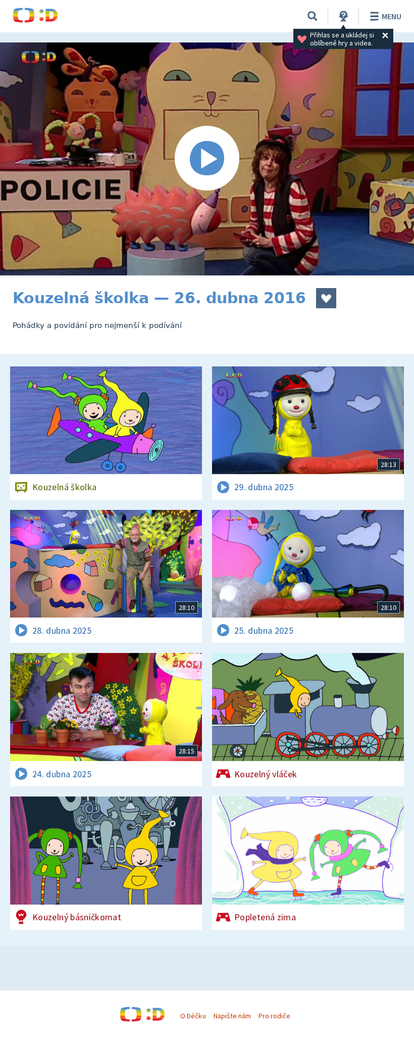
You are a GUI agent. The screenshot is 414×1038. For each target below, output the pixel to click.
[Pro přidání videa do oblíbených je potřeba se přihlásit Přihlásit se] (326, 298)
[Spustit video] (207, 158)
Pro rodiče (274, 1015)
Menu (391, 16)
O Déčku (192, 1015)
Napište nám (232, 1015)
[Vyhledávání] (312, 16)
